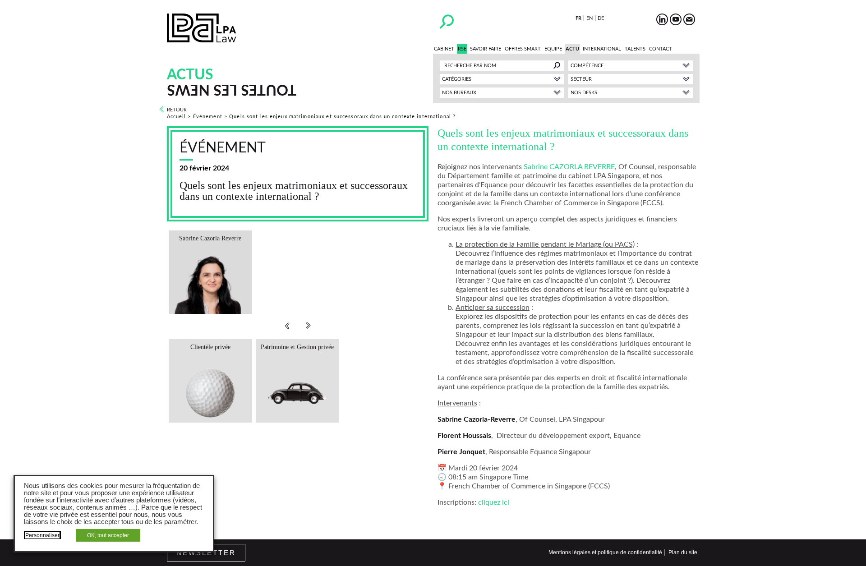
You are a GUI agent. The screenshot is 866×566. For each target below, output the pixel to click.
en (589, 18)
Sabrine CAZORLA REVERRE (569, 166)
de (601, 18)
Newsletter (206, 553)
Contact (660, 48)
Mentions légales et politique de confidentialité (605, 552)
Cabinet (444, 48)
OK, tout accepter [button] (108, 535)
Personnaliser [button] (42, 535)
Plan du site (682, 552)
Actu (572, 48)
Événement (207, 116)
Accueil (176, 116)
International (602, 48)
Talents (635, 48)
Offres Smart (523, 48)
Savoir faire (485, 48)
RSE (462, 48)
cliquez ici (493, 502)
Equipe (553, 48)
